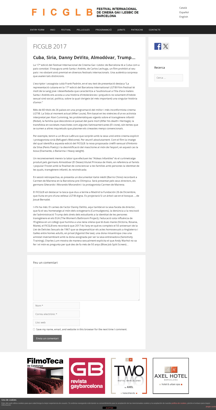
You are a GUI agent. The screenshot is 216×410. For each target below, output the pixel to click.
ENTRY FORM (37, 29)
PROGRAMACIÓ (104, 29)
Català (183, 7)
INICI (52, 29)
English (183, 16)
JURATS (121, 29)
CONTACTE (154, 29)
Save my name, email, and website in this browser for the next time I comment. (81, 329)
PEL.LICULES (83, 29)
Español (184, 12)
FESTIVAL (66, 29)
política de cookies (179, 403)
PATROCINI (137, 29)
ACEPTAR (109, 408)
